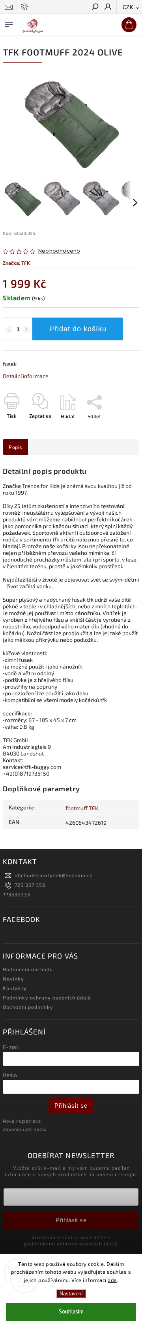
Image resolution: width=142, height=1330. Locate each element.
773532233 (16, 894)
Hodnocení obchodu (28, 969)
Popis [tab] (15, 447)
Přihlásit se (71, 1105)
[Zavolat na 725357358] (25, 7)
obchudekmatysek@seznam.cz (54, 875)
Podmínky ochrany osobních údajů (47, 997)
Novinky (13, 978)
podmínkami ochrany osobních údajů (71, 1243)
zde (112, 1280)
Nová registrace (22, 1120)
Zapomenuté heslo (25, 1129)
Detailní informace (26, 376)
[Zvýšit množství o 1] (26, 329)
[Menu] (9, 23)
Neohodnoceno (59, 251)
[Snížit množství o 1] (8, 329)
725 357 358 (30, 885)
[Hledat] (95, 7)
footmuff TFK (81, 808)
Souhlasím (71, 1312)
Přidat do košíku (77, 329)
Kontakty (15, 988)
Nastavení (71, 1294)
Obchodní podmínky (28, 1007)
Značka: (16, 263)
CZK (128, 7)
